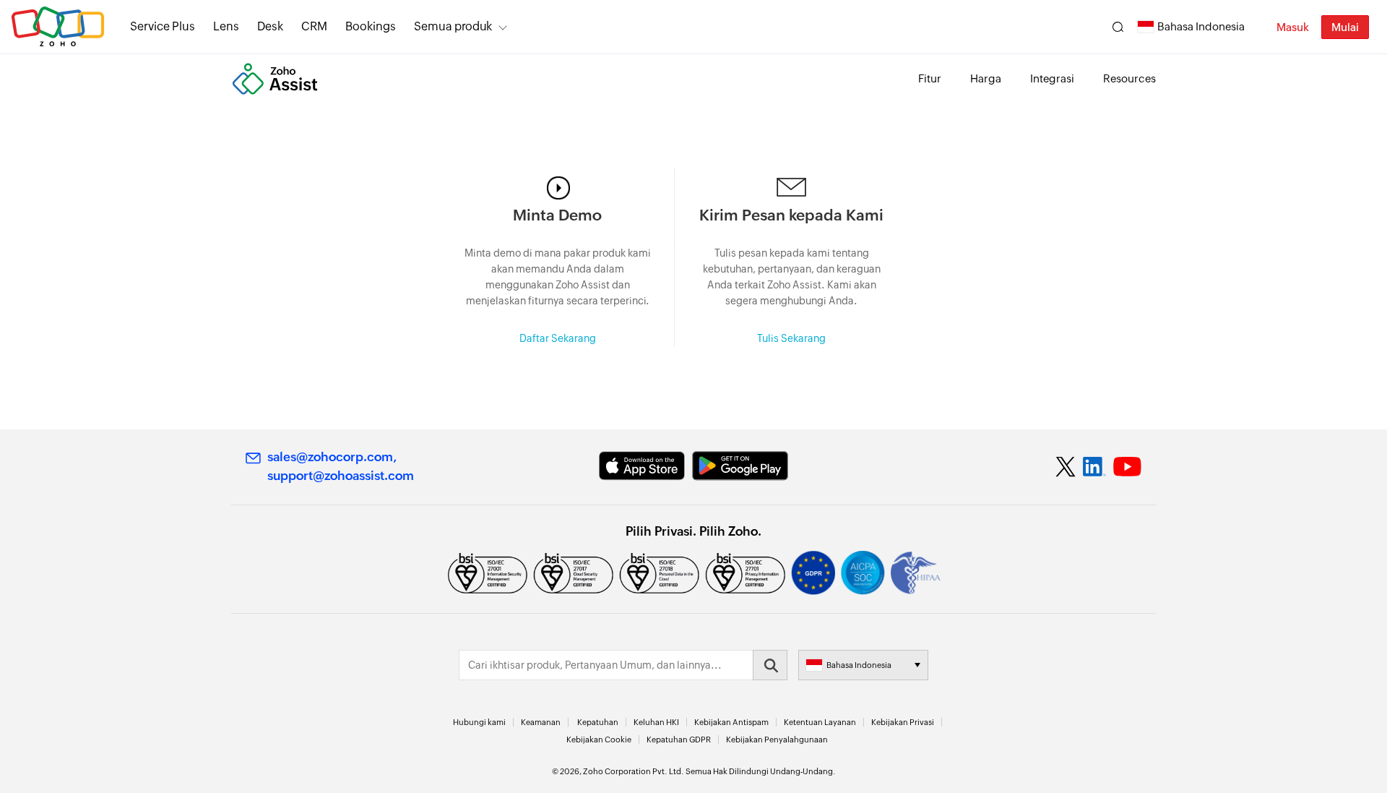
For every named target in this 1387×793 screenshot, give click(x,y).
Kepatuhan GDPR (679, 739)
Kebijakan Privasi (902, 722)
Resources (1129, 78)
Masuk (1292, 27)
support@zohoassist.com (340, 475)
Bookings (370, 26)
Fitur (929, 78)
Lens (226, 26)
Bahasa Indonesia (1201, 26)
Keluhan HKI (656, 722)
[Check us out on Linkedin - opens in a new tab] (1094, 467)
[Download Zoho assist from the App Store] (642, 466)
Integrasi (1052, 78)
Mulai (1345, 27)
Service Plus (162, 26)
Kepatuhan (597, 722)
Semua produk (453, 26)
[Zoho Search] (1117, 27)
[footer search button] (770, 665)
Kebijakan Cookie (598, 739)
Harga (985, 78)
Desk (270, 26)
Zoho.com (58, 27)
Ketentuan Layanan (820, 722)
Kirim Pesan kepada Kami (791, 215)
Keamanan (541, 722)
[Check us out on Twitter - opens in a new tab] (1066, 466)
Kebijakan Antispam (731, 722)
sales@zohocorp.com (330, 457)
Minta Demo (557, 215)
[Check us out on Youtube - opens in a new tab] (1127, 467)
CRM (314, 26)
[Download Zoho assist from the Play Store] (740, 466)
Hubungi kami (479, 722)
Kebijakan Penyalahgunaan (777, 739)
